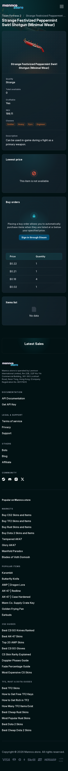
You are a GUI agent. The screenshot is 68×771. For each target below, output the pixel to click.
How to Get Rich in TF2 (15, 700)
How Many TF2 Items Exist (17, 706)
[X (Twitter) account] (22, 479)
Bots (4, 450)
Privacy (6, 427)
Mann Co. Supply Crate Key (18, 602)
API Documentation (13, 398)
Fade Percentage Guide (16, 666)
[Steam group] (3, 479)
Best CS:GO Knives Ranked (18, 630)
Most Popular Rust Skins (16, 718)
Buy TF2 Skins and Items (16, 521)
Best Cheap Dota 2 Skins (16, 730)
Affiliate (6, 462)
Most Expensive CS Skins (17, 672)
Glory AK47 (9, 545)
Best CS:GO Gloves (13, 648)
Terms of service (12, 421)
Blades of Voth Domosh (16, 557)
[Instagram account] (16, 479)
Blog (4, 456)
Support (6, 433)
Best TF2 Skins (11, 688)
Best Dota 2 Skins (12, 724)
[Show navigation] (61, 6)
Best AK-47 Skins (12, 636)
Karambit (7, 572)
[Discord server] (9, 479)
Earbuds (7, 614)
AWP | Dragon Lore (13, 584)
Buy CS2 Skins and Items (16, 515)
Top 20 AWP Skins (13, 642)
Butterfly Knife (10, 578)
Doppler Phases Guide (15, 660)
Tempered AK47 (12, 539)
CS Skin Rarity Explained (16, 654)
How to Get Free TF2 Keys (17, 694)
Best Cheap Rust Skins (15, 712)
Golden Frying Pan (13, 608)
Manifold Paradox (12, 551)
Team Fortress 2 (11, 15)
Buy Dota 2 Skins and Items (18, 533)
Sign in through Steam (34, 237)
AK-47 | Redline (11, 590)
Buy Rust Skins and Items (16, 527)
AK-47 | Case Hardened (16, 596)
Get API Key (9, 404)
